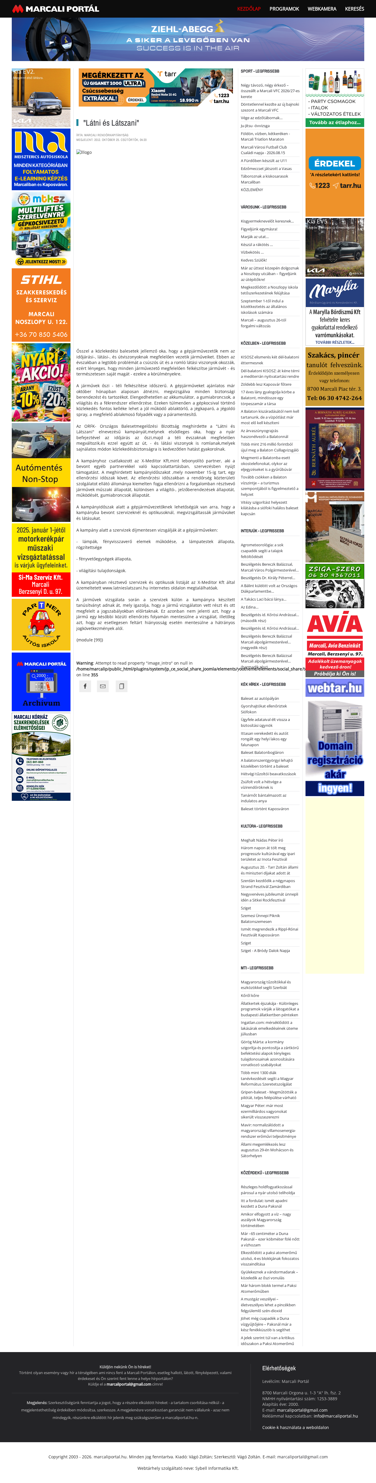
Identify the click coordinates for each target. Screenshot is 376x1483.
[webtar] (335, 736)
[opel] (41, 559)
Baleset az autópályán (260, 698)
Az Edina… (249, 607)
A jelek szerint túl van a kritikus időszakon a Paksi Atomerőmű (267, 1340)
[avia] (335, 643)
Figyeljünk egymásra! (259, 229)
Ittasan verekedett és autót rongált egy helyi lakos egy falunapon (264, 739)
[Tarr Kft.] (335, 172)
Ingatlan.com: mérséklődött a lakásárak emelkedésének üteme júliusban (269, 1028)
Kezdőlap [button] (249, 9)
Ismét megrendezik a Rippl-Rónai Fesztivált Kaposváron (269, 932)
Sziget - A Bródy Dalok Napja (265, 950)
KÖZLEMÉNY (252, 189)
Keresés (354, 9)
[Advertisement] (335, 886)
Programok (284, 9)
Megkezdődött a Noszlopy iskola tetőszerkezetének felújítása (269, 290)
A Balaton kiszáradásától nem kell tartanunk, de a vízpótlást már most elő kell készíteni (270, 417)
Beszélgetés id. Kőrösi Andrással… (270, 628)
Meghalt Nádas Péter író (262, 840)
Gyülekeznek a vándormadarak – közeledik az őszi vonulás (269, 1274)
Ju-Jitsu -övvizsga (255, 125)
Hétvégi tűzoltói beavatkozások (268, 773)
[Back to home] (56, 9)
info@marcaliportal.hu (336, 1416)
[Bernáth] (335, 448)
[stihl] (41, 304)
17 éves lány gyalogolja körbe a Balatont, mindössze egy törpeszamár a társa (268, 397)
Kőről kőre (250, 995)
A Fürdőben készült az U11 (264, 160)
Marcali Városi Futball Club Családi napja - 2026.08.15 (264, 150)
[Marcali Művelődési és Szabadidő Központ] (335, 526)
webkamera (322, 9)
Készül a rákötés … (257, 244)
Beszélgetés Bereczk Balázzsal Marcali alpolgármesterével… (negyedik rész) (266, 641)
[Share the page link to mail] (103, 686)
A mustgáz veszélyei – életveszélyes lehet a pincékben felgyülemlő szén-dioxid (268, 1304)
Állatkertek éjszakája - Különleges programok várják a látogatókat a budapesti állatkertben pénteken (270, 1009)
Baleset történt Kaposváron (265, 808)
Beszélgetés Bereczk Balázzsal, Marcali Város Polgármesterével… (270, 567)
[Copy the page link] (121, 686)
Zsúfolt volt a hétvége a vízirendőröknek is (261, 784)
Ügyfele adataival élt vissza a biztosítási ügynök (265, 722)
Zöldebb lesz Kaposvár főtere (266, 384)
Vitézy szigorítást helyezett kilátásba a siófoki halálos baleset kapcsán (269, 508)
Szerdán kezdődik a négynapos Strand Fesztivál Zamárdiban (268, 883)
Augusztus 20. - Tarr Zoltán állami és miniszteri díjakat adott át (269, 870)
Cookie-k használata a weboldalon (295, 1427)
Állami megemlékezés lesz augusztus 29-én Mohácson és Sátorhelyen (267, 1150)
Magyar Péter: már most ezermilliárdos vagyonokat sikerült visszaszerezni (264, 1111)
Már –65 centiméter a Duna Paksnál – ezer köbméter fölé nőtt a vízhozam (270, 1239)
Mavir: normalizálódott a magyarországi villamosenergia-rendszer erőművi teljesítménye (268, 1130)
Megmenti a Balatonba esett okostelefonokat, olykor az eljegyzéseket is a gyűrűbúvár (266, 463)
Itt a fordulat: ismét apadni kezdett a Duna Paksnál (264, 1203)
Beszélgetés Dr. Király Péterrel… (268, 577)
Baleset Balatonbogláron (262, 752)
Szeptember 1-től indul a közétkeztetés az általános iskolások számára (264, 306)
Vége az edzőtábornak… (262, 117)
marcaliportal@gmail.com (129, 1384)
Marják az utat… (255, 236)
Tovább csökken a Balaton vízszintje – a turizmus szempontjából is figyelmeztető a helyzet (269, 485)
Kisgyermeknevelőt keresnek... (267, 221)
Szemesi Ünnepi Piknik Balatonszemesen (260, 918)
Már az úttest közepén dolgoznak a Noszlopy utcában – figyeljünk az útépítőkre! (270, 273)
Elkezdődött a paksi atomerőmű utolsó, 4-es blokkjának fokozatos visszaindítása (270, 1258)
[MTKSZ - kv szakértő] (41, 228)
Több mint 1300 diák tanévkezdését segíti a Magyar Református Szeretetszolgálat (267, 1078)
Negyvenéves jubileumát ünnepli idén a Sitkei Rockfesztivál (269, 897)
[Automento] (41, 472)
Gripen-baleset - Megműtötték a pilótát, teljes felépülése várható (269, 1095)
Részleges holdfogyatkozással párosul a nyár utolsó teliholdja (268, 1189)
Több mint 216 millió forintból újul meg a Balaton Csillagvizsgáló (270, 447)
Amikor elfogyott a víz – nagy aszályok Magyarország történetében (266, 1219)
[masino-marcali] (41, 382)
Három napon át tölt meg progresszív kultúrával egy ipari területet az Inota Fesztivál (268, 853)
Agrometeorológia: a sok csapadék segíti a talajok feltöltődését (262, 550)
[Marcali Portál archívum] (41, 681)
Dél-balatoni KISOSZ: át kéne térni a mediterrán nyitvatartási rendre (270, 373)
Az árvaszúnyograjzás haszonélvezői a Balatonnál (264, 433)
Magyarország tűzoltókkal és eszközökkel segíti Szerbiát (266, 984)
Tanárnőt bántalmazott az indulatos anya (263, 798)
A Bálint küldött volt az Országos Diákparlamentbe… (269, 588)
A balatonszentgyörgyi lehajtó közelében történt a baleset (267, 763)
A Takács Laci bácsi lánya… (263, 599)
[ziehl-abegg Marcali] (188, 39)
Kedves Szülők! (254, 260)
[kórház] (41, 756)
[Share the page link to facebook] (85, 686)
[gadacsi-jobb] (335, 247)
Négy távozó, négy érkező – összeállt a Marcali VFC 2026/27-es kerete (270, 90)
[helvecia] (335, 376)
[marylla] (335, 311)
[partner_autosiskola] (41, 624)
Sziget (246, 908)
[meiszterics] (41, 158)
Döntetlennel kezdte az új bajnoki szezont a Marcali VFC (270, 107)
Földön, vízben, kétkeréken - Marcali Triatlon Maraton (265, 136)
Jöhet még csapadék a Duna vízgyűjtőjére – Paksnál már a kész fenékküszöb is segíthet (266, 1324)
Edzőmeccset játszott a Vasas (266, 168)
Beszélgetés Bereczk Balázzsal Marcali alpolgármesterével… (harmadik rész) (266, 661)
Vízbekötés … (252, 252)
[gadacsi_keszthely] (41, 97)
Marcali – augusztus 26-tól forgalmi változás (263, 322)
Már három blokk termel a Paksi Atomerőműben (268, 1288)
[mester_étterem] (335, 97)
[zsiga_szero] (335, 585)
